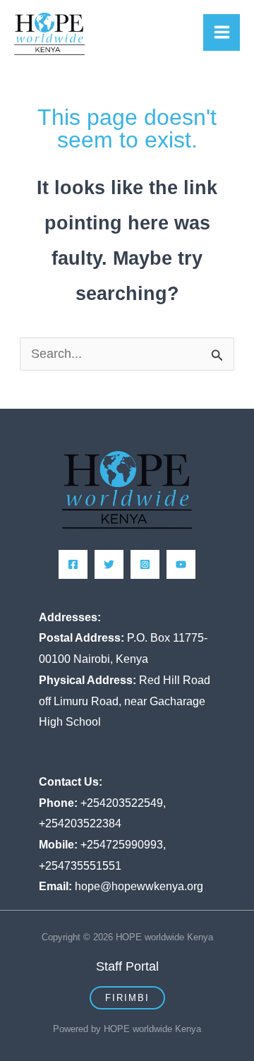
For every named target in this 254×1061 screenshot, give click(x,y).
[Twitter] (109, 564)
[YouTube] (181, 564)
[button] (127, 997)
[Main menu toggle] (221, 32)
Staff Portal (127, 966)
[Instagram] (145, 564)
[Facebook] (73, 564)
